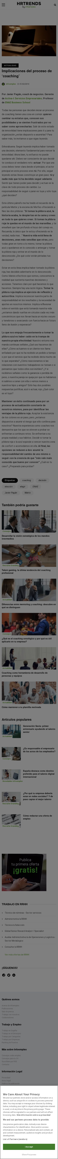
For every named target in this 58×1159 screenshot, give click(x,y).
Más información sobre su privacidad (33, 1115)
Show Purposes (29, 1154)
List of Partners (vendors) (15, 1139)
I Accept (29, 1147)
